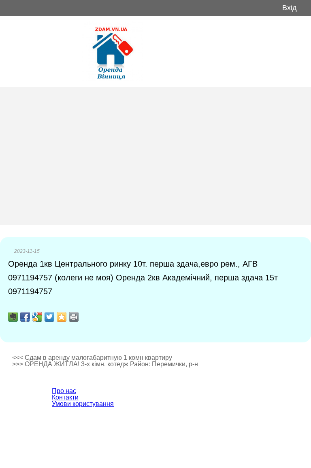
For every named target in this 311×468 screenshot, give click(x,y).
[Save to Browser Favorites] (61, 317)
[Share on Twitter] (49, 317)
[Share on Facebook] (25, 317)
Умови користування (83, 403)
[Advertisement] (155, 156)
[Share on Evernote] (13, 317)
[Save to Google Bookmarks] (37, 317)
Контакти (65, 397)
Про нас (64, 390)
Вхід (289, 8)
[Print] (74, 317)
